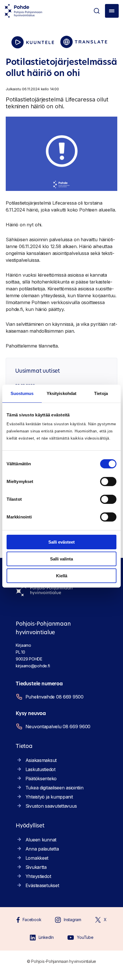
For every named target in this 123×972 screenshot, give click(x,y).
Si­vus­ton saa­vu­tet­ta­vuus (51, 806)
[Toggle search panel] (97, 11)
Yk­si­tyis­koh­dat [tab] (61, 393)
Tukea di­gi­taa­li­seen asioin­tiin (54, 788)
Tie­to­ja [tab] (101, 393)
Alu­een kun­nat (40, 840)
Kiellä (61, 575)
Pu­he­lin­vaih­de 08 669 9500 (54, 697)
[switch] (108, 481)
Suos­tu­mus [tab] (22, 393)
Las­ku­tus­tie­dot (40, 769)
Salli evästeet (61, 542)
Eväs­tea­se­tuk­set (42, 885)
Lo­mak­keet (36, 858)
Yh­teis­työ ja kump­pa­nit (49, 797)
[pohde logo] (23, 11)
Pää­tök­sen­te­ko (41, 778)
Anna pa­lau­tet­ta (42, 849)
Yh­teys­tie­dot (38, 876)
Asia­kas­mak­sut (41, 760)
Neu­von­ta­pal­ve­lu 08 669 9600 (57, 726)
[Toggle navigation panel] (112, 11)
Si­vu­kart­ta (36, 867)
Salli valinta (61, 558)
